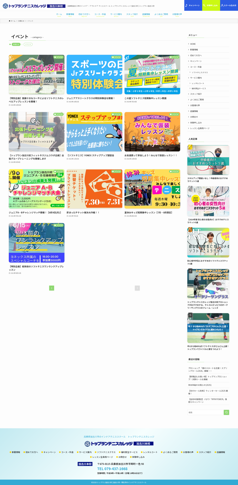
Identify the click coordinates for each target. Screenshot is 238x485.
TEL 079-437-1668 (112, 468)
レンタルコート (198, 83)
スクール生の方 (230, 5)
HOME (193, 44)
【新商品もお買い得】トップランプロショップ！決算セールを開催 (207, 378)
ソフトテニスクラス (200, 72)
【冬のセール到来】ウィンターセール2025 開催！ (208, 392)
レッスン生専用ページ (199, 128)
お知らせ (16, 44)
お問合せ (194, 116)
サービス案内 (196, 77)
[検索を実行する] (226, 412)
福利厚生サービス (199, 88)
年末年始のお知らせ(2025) (199, 385)
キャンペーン (194, 5)
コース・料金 (196, 66)
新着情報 (194, 49)
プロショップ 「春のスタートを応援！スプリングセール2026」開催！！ (207, 369)
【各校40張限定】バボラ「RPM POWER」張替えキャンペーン (207, 400)
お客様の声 (195, 105)
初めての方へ (196, 55)
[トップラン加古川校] (34, 6)
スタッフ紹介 (196, 93)
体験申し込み (212, 5)
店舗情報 (194, 111)
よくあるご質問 (197, 99)
